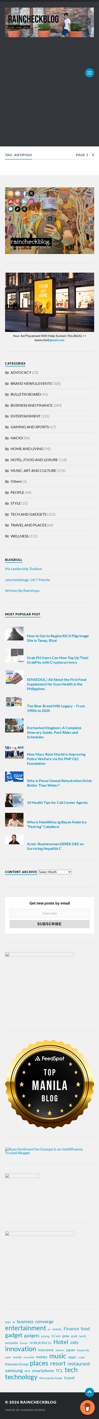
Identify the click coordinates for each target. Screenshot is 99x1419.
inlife (74, 1342)
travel (69, 1377)
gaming (45, 1336)
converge (44, 1321)
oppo (72, 1357)
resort (58, 1363)
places (39, 1363)
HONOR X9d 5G (41, 1343)
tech (71, 1369)
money (41, 1356)
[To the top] (89, 1392)
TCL (59, 1370)
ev (49, 1329)
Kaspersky (83, 1350)
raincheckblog (38, 1402)
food (85, 1328)
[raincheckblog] (49, 22)
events (57, 1329)
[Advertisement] (49, 89)
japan (70, 1350)
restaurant (78, 1363)
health (82, 1336)
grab (74, 1336)
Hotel (60, 1342)
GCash (55, 1336)
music (57, 1356)
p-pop (81, 1357)
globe (65, 1336)
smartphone (43, 1370)
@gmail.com (55, 340)
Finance (71, 1328)
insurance (45, 1350)
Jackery (59, 1350)
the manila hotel (50, 1378)
